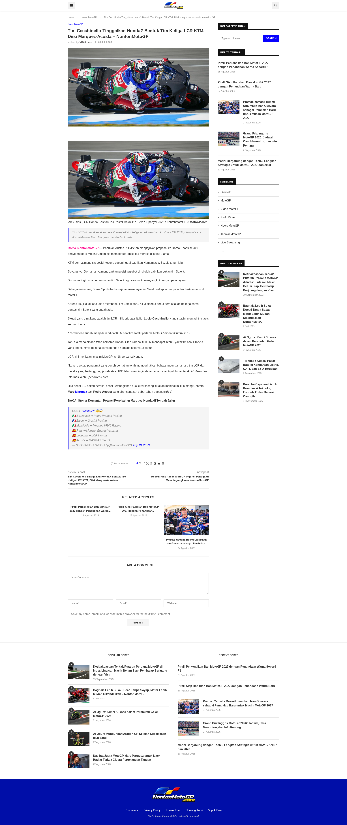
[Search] (275, 5)
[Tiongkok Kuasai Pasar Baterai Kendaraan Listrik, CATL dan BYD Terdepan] (228, 366)
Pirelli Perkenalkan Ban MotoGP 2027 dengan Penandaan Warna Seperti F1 (243, 64)
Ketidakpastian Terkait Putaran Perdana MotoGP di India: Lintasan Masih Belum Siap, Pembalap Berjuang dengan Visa (260, 282)
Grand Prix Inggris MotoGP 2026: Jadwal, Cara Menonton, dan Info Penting (260, 139)
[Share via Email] (163, 463)
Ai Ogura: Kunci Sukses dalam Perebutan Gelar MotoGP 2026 (259, 341)
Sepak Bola (215, 810)
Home (71, 17)
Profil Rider (227, 217)
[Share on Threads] (155, 463)
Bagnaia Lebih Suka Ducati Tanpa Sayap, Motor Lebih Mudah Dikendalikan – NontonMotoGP (257, 313)
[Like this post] (140, 463)
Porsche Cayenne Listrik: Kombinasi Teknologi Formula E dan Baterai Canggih (260, 390)
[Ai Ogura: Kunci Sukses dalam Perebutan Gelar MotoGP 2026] (228, 342)
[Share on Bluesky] (159, 463)
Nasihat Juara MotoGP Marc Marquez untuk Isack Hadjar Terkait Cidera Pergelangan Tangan (126, 757)
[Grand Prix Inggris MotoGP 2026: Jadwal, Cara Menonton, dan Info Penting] (228, 139)
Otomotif (225, 192)
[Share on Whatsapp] (151, 463)
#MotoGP (88, 410)
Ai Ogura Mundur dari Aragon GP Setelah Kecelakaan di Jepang (129, 735)
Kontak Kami (173, 810)
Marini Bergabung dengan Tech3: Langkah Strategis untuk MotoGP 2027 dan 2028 (247, 162)
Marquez (81, 391)
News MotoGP (89, 17)
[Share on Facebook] (144, 463)
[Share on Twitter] (147, 463)
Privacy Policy (151, 810)
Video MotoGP (229, 209)
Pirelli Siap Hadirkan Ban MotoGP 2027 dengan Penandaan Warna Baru (244, 84)
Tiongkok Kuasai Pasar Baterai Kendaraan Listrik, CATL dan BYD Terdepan (261, 364)
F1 (222, 250)
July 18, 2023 (141, 445)
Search (271, 38)
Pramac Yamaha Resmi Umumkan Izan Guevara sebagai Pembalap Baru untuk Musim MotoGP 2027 (259, 110)
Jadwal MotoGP (230, 234)
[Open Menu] (71, 5)
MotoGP (225, 200)
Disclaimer (131, 810)
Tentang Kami (195, 810)
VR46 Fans (86, 42)
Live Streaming (230, 242)
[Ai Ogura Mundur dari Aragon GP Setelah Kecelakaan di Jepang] (78, 739)
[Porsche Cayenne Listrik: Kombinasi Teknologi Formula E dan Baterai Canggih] (228, 389)
